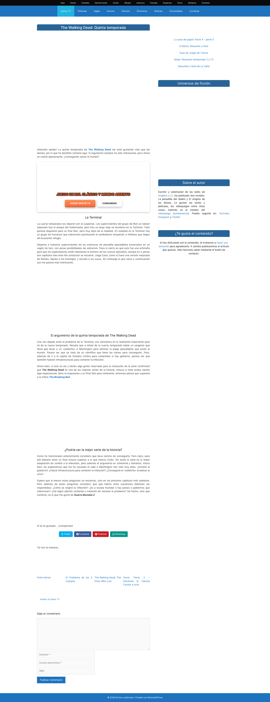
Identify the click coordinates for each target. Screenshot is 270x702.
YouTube (224, 213)
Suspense (167, 3)
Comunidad (109, 203)
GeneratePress (155, 697)
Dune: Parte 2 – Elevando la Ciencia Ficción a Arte (136, 581)
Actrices (126, 11)
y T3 (210, 59)
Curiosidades (176, 11)
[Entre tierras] (50, 571)
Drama (73, 3)
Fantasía (153, 3)
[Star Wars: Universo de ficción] (194, 103)
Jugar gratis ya (80, 203)
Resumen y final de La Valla (194, 66)
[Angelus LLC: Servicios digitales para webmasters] (93, 510)
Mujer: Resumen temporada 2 (191, 59)
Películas (82, 11)
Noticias (158, 11)
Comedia (85, 3)
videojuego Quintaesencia (173, 213)
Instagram (163, 217)
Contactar (194, 11)
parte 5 (210, 39)
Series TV (66, 11)
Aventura (140, 3)
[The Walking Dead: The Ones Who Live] (107, 571)
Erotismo (206, 3)
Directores (142, 11)
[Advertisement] (93, 123)
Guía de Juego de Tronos (194, 52)
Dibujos (127, 3)
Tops (62, 3)
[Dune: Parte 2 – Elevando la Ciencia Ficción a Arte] (136, 571)
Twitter (176, 217)
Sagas (97, 11)
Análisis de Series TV (50, 599)
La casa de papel (183, 39)
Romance (192, 3)
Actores (111, 11)
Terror (180, 3)
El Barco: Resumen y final (194, 46)
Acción (116, 3)
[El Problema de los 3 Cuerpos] (79, 571)
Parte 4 (199, 39)
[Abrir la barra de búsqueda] (208, 11)
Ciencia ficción (101, 3)
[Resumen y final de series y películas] (194, 31)
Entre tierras (44, 577)
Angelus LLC (165, 195)
